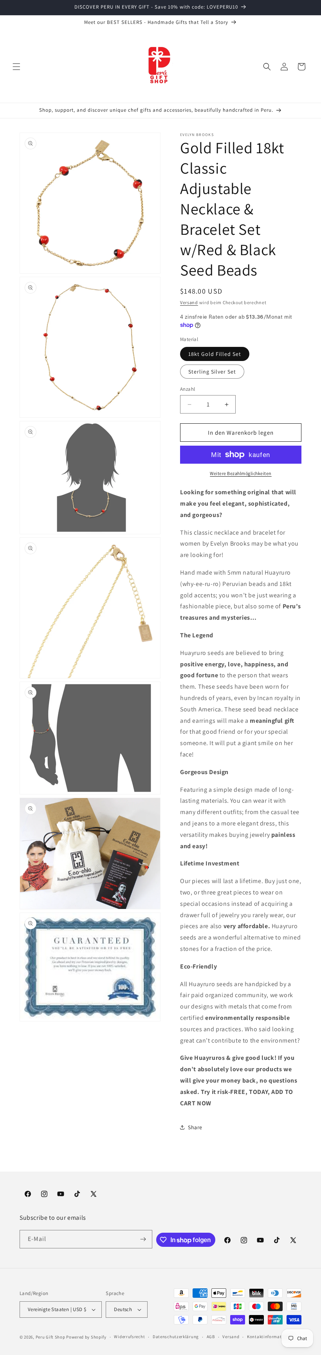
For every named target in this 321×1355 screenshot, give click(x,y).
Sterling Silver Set (212, 371)
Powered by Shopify (86, 1337)
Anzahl (187, 389)
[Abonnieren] (143, 1239)
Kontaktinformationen (270, 1336)
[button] (16, 66)
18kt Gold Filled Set (214, 353)
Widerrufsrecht (129, 1336)
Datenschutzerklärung (176, 1336)
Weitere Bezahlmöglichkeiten (241, 473)
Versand (189, 302)
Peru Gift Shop (50, 1337)
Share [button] (195, 1127)
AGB (211, 1336)
